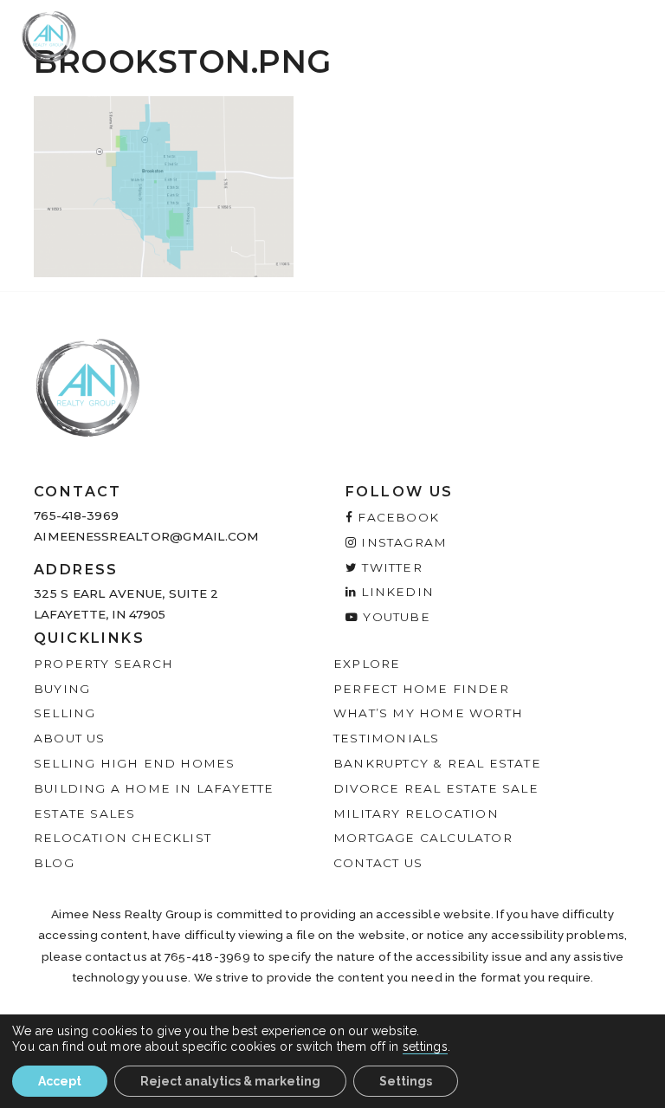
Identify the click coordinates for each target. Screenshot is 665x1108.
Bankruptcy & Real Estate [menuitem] (437, 763)
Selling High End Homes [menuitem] (134, 763)
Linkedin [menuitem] (395, 592)
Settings (405, 1081)
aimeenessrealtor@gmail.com (147, 536)
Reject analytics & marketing (230, 1081)
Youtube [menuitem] (394, 617)
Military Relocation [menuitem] (416, 813)
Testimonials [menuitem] (386, 738)
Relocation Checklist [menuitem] (122, 838)
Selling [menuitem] (64, 713)
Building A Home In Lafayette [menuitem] (154, 788)
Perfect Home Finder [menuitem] (421, 689)
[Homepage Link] (49, 35)
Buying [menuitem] (62, 689)
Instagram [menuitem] (402, 542)
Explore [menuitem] (366, 664)
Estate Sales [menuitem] (84, 813)
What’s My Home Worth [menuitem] (428, 713)
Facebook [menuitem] (396, 517)
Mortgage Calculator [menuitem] (423, 838)
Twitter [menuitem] (390, 567)
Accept (59, 1081)
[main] (332, 138)
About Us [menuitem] (70, 738)
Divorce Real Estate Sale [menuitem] (436, 788)
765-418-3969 (76, 515)
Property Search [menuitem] (103, 664)
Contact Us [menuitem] (378, 863)
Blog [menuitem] (54, 863)
